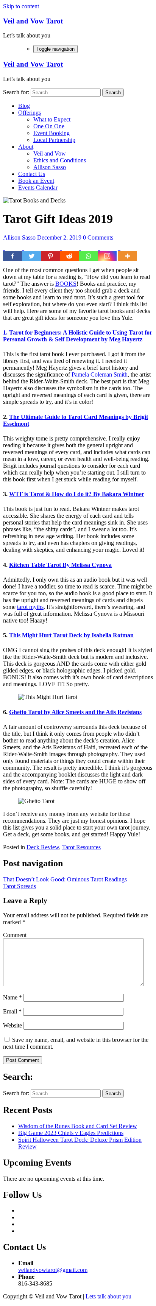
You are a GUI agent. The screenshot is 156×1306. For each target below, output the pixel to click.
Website (12, 1025)
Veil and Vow (49, 153)
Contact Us (31, 174)
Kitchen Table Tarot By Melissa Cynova (60, 565)
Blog (24, 106)
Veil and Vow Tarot (33, 21)
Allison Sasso (49, 167)
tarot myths (30, 607)
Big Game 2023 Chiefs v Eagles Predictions (70, 1133)
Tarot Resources (81, 847)
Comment (15, 935)
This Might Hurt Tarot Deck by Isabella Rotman (71, 635)
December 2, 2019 (59, 237)
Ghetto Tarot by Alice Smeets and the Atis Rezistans (75, 712)
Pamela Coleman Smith (100, 374)
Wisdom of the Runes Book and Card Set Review (77, 1126)
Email (12, 1011)
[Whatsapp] (88, 251)
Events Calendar (38, 187)
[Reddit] (69, 251)
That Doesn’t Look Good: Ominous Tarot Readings (65, 879)
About (25, 146)
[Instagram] (107, 251)
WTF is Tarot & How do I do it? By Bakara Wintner (76, 494)
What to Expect (51, 119)
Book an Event (36, 180)
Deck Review (43, 847)
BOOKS (65, 283)
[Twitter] (31, 251)
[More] (128, 251)
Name (12, 997)
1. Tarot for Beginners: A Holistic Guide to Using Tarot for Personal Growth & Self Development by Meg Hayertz (77, 335)
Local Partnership (54, 140)
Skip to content (21, 6)
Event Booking (51, 133)
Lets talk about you (108, 1296)
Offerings (29, 112)
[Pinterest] (50, 251)
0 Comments (98, 237)
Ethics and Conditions (59, 160)
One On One (48, 126)
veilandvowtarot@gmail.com (52, 1270)
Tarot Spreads (19, 886)
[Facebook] (12, 251)
